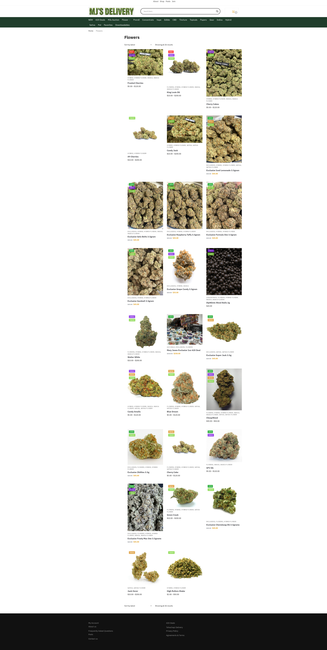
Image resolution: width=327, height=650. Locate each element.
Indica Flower (173, 89)
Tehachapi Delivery (174, 627)
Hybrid (130, 78)
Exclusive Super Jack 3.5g (218, 355)
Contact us (93, 639)
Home (90, 31)
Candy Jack (172, 150)
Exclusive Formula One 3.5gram (221, 234)
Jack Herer (133, 591)
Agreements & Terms (175, 635)
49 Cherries (133, 156)
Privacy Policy (172, 631)
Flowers (170, 87)
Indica (150, 78)
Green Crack (172, 515)
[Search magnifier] (217, 11)
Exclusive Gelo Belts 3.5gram (142, 236)
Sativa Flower (212, 167)
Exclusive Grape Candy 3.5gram (182, 289)
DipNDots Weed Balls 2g (218, 302)
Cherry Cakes (212, 104)
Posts (90, 634)
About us (92, 626)
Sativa (189, 145)
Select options (145, 92)
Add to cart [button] (224, 179)
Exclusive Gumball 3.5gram (141, 301)
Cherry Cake (172, 472)
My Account (93, 623)
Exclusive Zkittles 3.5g (138, 472)
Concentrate (211, 297)
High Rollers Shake (176, 591)
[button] (232, 11)
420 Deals (171, 347)
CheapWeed (212, 417)
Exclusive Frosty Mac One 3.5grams (144, 538)
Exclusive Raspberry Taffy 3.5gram (183, 234)
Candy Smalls (134, 411)
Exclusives (210, 165)
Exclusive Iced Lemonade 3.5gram (222, 170)
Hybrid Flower (140, 78)
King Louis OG (173, 92)
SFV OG (209, 468)
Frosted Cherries (135, 83)
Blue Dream (172, 411)
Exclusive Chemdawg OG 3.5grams (223, 524)
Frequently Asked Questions (100, 631)
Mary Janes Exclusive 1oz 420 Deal (183, 350)
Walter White (134, 357)
